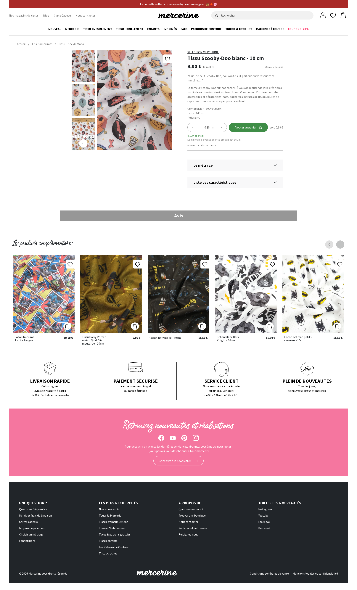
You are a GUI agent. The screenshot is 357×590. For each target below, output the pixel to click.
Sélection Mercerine (203, 52)
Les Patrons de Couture (113, 547)
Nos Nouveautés (109, 509)
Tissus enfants (108, 541)
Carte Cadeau (62, 15)
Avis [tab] (178, 216)
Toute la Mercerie (110, 515)
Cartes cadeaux (28, 522)
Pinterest (264, 528)
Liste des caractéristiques (214, 182)
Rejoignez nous (188, 534)
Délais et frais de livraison (35, 515)
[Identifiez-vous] (323, 15)
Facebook (264, 522)
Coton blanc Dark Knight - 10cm (228, 338)
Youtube (263, 515)
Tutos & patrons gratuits (115, 534)
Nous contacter (85, 15)
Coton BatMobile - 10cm (165, 338)
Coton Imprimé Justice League (24, 338)
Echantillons (27, 541)
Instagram (265, 509)
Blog (46, 15)
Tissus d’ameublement (113, 522)
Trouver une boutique (192, 515)
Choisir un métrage (31, 534)
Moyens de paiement (32, 528)
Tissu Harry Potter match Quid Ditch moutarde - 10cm (94, 340)
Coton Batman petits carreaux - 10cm (298, 338)
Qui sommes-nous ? (190, 509)
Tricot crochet (108, 553)
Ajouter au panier (245, 127)
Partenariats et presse (192, 528)
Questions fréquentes (33, 509)
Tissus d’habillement (112, 528)
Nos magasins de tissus (23, 15)
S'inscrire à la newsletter (176, 461)
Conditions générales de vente (269, 573)
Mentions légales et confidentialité (315, 573)
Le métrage (203, 165)
